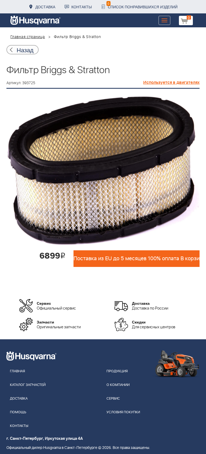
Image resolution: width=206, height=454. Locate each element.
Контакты (81, 6)
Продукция (117, 371)
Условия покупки (123, 412)
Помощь (18, 412)
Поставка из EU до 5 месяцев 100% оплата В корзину (136, 259)
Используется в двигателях (171, 82)
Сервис (113, 398)
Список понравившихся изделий (143, 5)
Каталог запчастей (28, 385)
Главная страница (27, 37)
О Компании (118, 385)
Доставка (45, 6)
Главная (17, 371)
